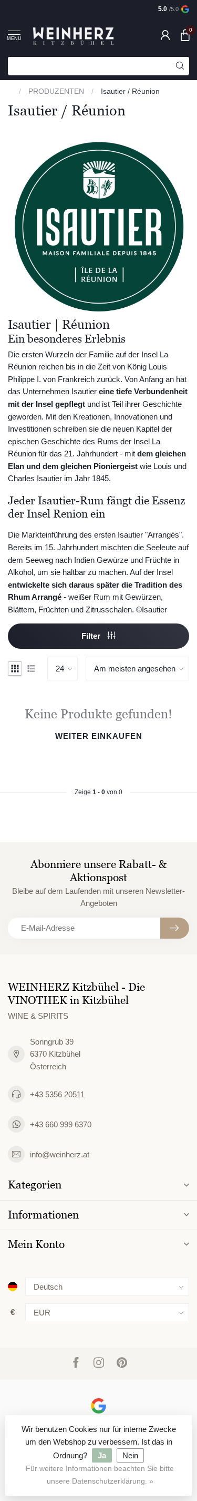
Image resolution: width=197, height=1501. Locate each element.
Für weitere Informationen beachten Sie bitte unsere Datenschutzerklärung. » (100, 1475)
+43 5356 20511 (57, 1094)
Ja (102, 1455)
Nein (130, 1455)
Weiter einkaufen (98, 736)
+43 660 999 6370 (60, 1124)
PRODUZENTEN (56, 91)
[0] (185, 34)
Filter (91, 635)
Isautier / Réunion (130, 91)
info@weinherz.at (59, 1154)
